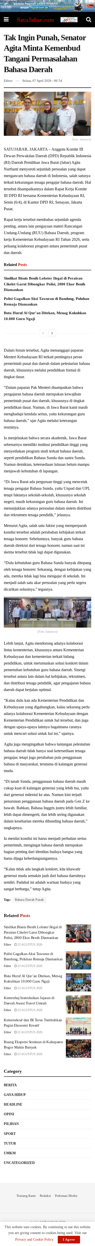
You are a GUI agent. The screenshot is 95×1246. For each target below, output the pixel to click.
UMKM (10, 1153)
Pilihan (11, 1124)
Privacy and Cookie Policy (34, 1239)
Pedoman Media (66, 1196)
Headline (13, 1104)
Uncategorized (19, 1163)
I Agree (69, 1239)
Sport (10, 1134)
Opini (9, 1114)
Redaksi (45, 1196)
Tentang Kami (26, 1196)
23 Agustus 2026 (29, 944)
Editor (8, 81)
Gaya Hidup (15, 1095)
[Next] (52, 333)
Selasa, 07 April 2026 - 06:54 (42, 81)
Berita (10, 1085)
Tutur (10, 1143)
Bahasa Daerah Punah (29, 900)
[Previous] (43, 333)
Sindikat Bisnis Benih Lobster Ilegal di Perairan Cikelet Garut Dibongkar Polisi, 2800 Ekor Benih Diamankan (44, 284)
